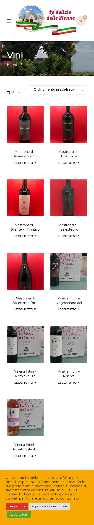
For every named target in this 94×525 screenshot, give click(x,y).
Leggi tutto (23, 163)
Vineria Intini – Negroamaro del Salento (69, 300)
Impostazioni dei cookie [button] (49, 506)
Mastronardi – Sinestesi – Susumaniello (69, 227)
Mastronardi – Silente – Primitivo (25, 227)
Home (12, 65)
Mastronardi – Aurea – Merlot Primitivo (25, 154)
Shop (25, 65)
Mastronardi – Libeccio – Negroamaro (69, 154)
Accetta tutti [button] (19, 514)
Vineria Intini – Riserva (69, 373)
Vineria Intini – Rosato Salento (25, 447)
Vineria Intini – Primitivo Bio (25, 373)
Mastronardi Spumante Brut (25, 300)
